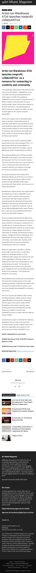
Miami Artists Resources (14, 567)
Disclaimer (29, 565)
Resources (25, 567)
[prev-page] (3, 445)
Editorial (6, 23)
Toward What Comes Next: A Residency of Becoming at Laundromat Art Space (22, 429)
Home (3, 7)
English (9, 10)
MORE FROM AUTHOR (23, 395)
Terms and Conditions (8, 565)
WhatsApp (5, 528)
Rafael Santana (6, 371)
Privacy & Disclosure (19, 561)
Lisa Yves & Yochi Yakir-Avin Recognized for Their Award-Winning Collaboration (22, 402)
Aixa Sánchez (30, 371)
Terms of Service (20, 565)
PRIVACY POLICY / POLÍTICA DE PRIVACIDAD (17, 563)
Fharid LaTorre (17, 436)
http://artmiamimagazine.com (18, 383)
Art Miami (9, 7)
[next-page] (6, 445)
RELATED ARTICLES (8, 395)
